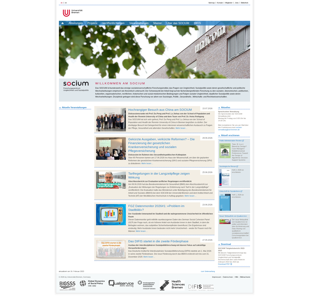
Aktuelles (225, 107)
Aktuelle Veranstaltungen (74, 107)
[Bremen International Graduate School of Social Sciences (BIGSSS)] (68, 286)
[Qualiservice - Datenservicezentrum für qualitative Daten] (121, 285)
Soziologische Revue (227, 166)
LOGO (83, 13)
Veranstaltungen (139, 23)
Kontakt (220, 3)
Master (157, 23)
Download (226, 244)
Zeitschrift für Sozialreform (229, 191)
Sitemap (211, 3)
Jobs (237, 3)
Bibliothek (244, 3)
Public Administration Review (230, 141)
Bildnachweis (245, 277)
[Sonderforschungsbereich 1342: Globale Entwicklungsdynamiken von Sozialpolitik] (92, 285)
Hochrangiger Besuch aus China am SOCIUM (160, 109)
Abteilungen (76, 23)
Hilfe (236, 277)
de (62, 3)
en (66, 3)
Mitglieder (229, 3)
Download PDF (224, 264)
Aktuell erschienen (230, 135)
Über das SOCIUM (178, 23)
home (62, 23)
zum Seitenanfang (208, 271)
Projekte (92, 23)
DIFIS (197, 23)
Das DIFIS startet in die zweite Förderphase (158, 241)
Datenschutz (228, 277)
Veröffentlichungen (113, 23)
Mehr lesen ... (181, 128)
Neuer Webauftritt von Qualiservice (233, 216)
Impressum (216, 277)
